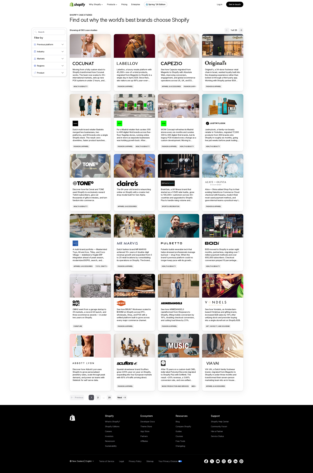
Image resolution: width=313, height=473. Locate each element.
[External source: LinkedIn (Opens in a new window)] (235, 461)
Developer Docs (147, 421)
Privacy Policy (135, 461)
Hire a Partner (217, 431)
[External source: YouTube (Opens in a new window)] (218, 461)
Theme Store (146, 426)
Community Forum (219, 426)
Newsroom (110, 441)
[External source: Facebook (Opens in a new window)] (206, 461)
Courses (179, 436)
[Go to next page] (240, 30)
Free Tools (180, 441)
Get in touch (235, 4)
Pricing (124, 4)
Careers (108, 431)
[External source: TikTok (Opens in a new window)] (230, 461)
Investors (109, 436)
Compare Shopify (183, 426)
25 (109, 397)
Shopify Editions (112, 426)
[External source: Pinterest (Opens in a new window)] (241, 461)
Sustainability (111, 446)
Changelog (180, 446)
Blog (178, 421)
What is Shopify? (112, 421)
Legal (121, 461)
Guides (179, 431)
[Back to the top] (72, 418)
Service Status (217, 436)
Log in (219, 4)
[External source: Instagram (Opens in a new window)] (224, 461)
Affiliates (144, 441)
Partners (144, 436)
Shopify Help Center (220, 421)
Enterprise (135, 4)
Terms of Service (106, 461)
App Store (144, 431)
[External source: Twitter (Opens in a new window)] (212, 461)
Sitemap (150, 461)
